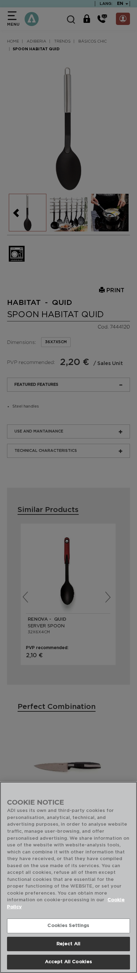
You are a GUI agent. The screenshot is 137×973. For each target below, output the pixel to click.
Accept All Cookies (68, 962)
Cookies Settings (68, 925)
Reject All (68, 944)
